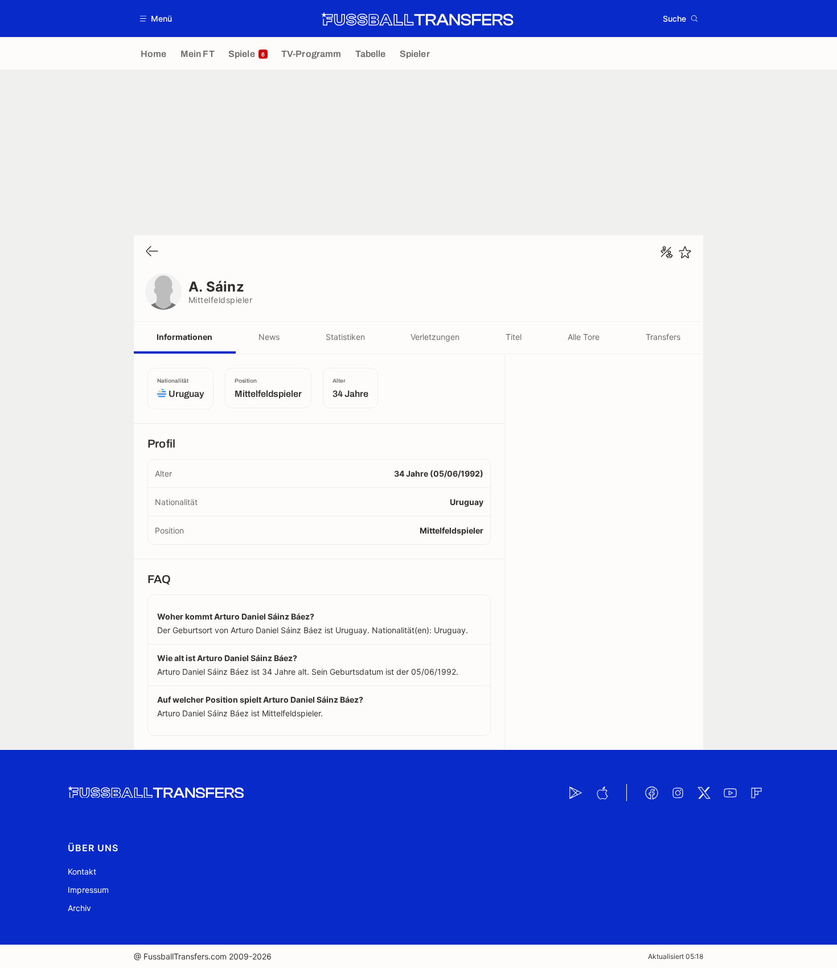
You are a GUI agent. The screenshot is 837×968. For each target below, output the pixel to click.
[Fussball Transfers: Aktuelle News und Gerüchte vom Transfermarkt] (417, 19)
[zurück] (152, 252)
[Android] (575, 792)
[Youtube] (729, 792)
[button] (156, 18)
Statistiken (345, 337)
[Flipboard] (756, 792)
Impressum (88, 890)
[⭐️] (685, 252)
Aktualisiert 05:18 (675, 956)
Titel (514, 337)
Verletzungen (435, 337)
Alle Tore (584, 337)
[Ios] (601, 792)
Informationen (184, 337)
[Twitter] (703, 792)
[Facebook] (651, 792)
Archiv (79, 908)
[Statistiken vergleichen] (667, 252)
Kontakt (82, 871)
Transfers (663, 337)
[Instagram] (677, 792)
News (269, 337)
